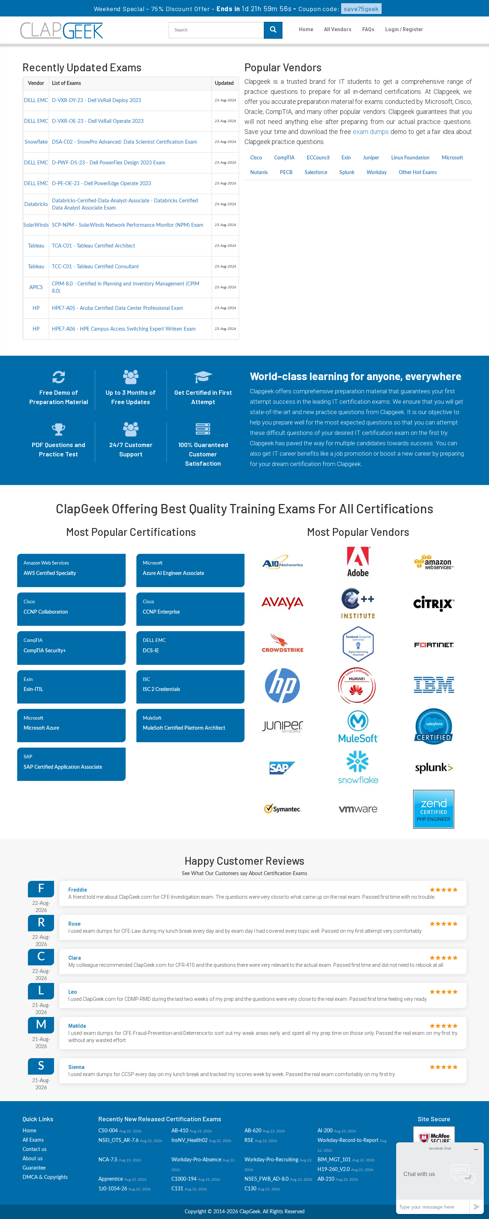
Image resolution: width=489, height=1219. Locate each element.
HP (36, 308)
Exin (346, 157)
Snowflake (36, 142)
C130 (250, 1188)
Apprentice (110, 1179)
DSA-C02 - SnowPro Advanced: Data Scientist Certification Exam (124, 142)
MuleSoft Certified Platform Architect (184, 728)
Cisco (256, 157)
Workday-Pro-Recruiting (271, 1159)
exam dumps (371, 131)
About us (33, 1158)
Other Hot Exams (418, 172)
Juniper (371, 157)
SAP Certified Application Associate (63, 767)
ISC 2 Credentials (161, 689)
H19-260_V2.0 (334, 1169)
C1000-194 (184, 1179)
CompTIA (284, 157)
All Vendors (338, 29)
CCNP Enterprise (161, 612)
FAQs (368, 29)
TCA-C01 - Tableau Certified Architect (93, 246)
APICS (36, 287)
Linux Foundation (410, 157)
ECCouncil (318, 157)
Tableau (36, 246)
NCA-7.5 (107, 1159)
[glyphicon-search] (273, 30)
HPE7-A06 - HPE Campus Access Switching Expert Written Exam (124, 329)
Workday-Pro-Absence (196, 1159)
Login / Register (404, 29)
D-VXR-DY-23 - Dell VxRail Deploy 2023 (96, 100)
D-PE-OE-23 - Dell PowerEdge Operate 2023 (101, 183)
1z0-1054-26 (112, 1188)
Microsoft (452, 157)
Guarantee (34, 1168)
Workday (377, 172)
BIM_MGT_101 (334, 1159)
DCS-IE (151, 650)
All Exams (33, 1140)
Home (306, 29)
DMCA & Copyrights (45, 1177)
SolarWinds (36, 225)
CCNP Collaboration (46, 612)
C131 (177, 1188)
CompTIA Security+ (45, 650)
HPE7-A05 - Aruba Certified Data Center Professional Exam (117, 308)
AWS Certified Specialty (50, 573)
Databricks (36, 204)
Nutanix (259, 172)
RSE (249, 1140)
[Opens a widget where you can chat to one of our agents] (439, 1177)
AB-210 (326, 1179)
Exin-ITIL (33, 689)
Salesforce (316, 172)
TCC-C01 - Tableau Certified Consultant (95, 266)
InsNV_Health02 (189, 1140)
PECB (286, 172)
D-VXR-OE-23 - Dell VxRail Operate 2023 (98, 121)
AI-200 (325, 1130)
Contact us (35, 1149)
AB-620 (253, 1130)
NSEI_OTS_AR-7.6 (118, 1140)
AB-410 (179, 1130)
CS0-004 (108, 1130)
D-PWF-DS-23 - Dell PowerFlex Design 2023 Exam (108, 162)
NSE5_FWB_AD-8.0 (267, 1179)
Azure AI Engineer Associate (173, 573)
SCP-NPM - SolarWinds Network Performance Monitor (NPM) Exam (127, 225)
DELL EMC (36, 100)
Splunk (346, 172)
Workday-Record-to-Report (348, 1140)
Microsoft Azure (41, 728)
